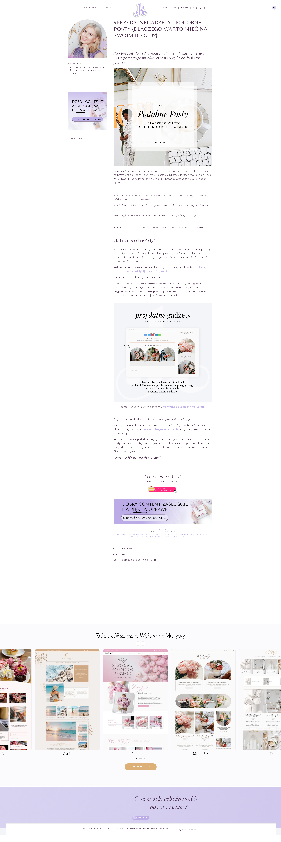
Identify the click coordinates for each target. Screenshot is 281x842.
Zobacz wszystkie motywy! (140, 767)
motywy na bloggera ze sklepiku (160, 429)
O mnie (164, 8)
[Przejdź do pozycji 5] (141, 758)
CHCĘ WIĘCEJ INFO (181, 830)
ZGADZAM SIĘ (193, 830)
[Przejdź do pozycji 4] (140, 758)
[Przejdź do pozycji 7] (144, 758)
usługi (109, 8)
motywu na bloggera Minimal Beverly (184, 406)
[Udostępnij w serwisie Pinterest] (176, 482)
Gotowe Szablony (93, 8)
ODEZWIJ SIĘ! (140, 817)
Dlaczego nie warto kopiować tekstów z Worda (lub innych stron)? (138, 535)
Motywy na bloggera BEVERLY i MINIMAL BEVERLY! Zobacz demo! (186, 535)
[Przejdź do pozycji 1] (136, 758)
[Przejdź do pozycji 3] (139, 758)
